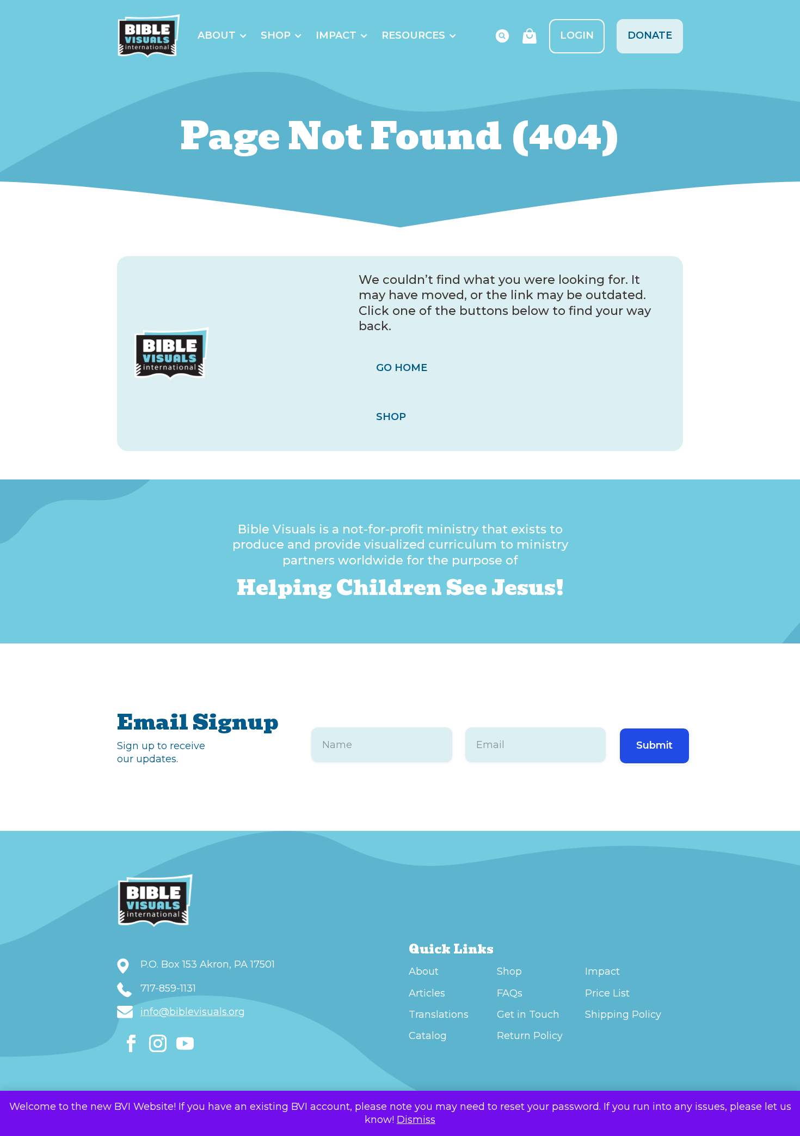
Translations (439, 1014)
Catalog (428, 1036)
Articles (427, 993)
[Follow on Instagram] (158, 1043)
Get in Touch (528, 1014)
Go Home (401, 368)
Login (577, 35)
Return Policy (530, 1036)
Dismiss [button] (416, 1120)
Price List (607, 993)
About (217, 35)
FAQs (509, 993)
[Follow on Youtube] (185, 1043)
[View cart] (529, 36)
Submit (654, 745)
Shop (276, 35)
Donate (649, 35)
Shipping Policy (623, 1014)
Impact (336, 35)
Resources (413, 35)
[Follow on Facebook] (131, 1043)
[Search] (502, 36)
